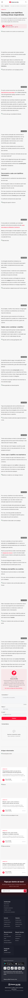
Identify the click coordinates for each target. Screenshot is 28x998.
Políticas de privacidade (18, 990)
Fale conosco (6, 905)
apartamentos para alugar (8, 92)
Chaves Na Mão (14, 678)
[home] (14, 984)
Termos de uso (8, 990)
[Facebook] (5, 968)
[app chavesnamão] (9, 963)
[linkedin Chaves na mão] (19, 968)
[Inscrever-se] (25, 891)
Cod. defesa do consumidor (9, 912)
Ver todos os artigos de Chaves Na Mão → (14, 688)
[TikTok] (12, 968)
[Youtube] (8, 968)
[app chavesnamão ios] (19, 963)
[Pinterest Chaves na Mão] (23, 968)
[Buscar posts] (26, 2)
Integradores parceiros (8, 907)
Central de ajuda (7, 952)
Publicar (14, 718)
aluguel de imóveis (7, 553)
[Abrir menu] (2, 2)
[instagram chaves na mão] (15, 968)
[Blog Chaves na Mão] (14, 2)
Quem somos (6, 903)
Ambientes (3, 9)
